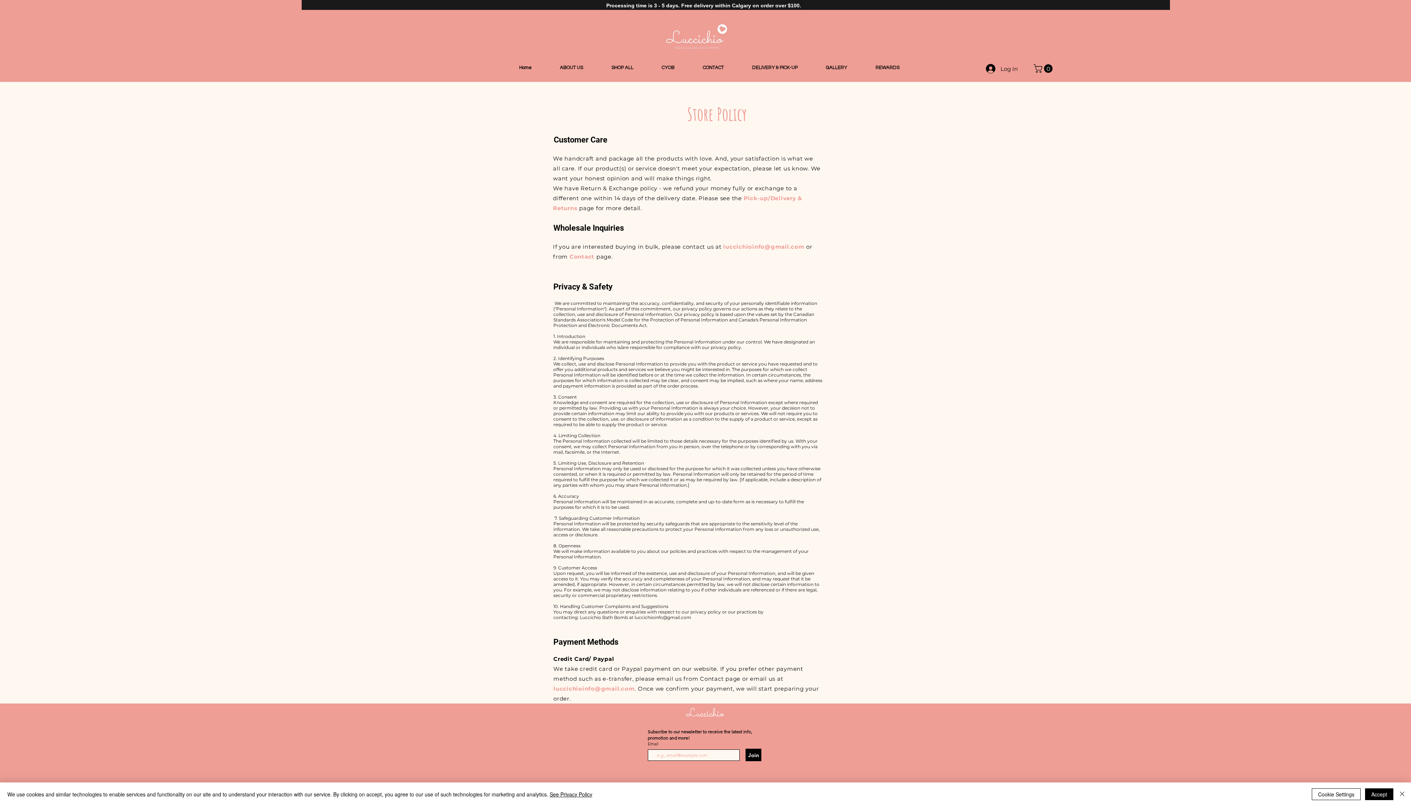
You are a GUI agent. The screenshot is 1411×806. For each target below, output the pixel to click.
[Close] (1402, 794)
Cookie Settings (1336, 794)
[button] (1044, 68)
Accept (1379, 794)
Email (654, 744)
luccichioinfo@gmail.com (763, 246)
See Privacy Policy (571, 794)
